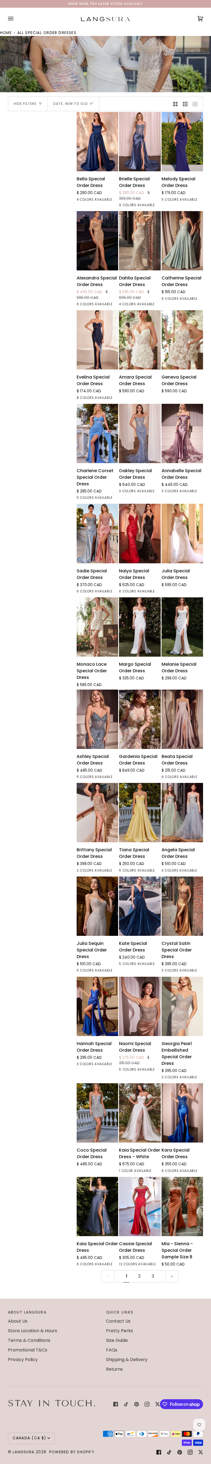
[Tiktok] (126, 1404)
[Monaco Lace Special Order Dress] (97, 627)
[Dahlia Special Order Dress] (139, 240)
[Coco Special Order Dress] (97, 1113)
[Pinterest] (136, 1404)
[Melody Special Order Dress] (182, 141)
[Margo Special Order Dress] (139, 627)
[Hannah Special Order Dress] (97, 1006)
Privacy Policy (23, 1359)
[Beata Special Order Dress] (182, 719)
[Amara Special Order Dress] (139, 340)
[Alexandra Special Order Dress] (97, 240)
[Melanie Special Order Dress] (182, 627)
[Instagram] (147, 1404)
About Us (17, 1321)
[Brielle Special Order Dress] (139, 141)
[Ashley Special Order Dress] (97, 719)
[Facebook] (115, 1404)
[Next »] (172, 1276)
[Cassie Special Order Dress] (139, 1206)
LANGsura (23, 1452)
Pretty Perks (119, 1331)
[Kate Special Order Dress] (139, 906)
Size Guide (117, 1340)
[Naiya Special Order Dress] (139, 533)
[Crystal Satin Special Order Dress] (182, 906)
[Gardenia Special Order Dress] (139, 719)
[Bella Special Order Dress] (97, 141)
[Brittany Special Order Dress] (97, 812)
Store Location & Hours (32, 1331)
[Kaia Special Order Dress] (97, 1206)
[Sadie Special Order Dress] (97, 533)
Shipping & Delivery (127, 1359)
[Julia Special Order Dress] (182, 533)
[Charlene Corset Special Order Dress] (97, 433)
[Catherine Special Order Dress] (182, 240)
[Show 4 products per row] (196, 104)
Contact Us (118, 1321)
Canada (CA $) (29, 1438)
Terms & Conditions (29, 1340)
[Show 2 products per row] (175, 104)
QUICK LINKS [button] (119, 1312)
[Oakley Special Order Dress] (139, 433)
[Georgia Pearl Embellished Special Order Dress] (182, 1006)
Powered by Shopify (71, 1452)
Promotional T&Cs (27, 1350)
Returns (114, 1369)
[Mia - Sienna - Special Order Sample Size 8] (182, 1206)
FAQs (111, 1350)
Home (6, 32)
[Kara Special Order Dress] (182, 1113)
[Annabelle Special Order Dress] (182, 433)
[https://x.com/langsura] (157, 1404)
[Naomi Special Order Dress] (139, 1006)
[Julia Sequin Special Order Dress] (97, 906)
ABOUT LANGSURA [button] (27, 1312)
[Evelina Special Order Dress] (97, 340)
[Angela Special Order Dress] (182, 812)
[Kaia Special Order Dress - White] (139, 1113)
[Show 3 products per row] (185, 104)
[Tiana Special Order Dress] (139, 812)
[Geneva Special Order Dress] (182, 340)
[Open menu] (16, 19)
